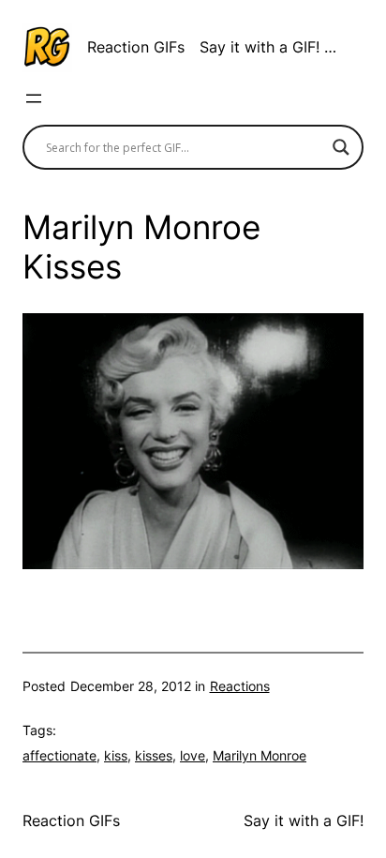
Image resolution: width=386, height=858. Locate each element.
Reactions (240, 686)
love (192, 755)
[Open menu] (33, 98)
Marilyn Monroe (259, 755)
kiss (115, 755)
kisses (153, 755)
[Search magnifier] (341, 147)
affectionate (59, 755)
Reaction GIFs (136, 47)
